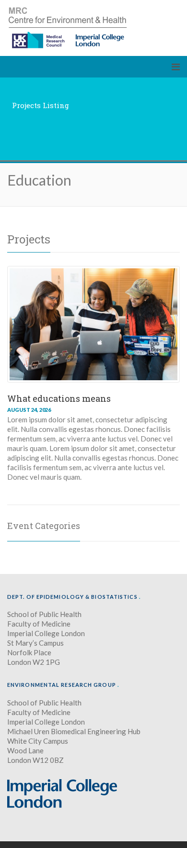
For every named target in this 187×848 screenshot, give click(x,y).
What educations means (59, 398)
